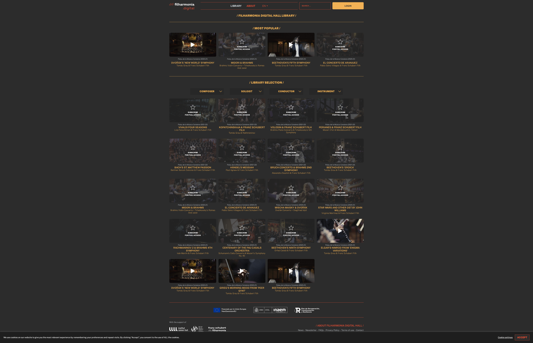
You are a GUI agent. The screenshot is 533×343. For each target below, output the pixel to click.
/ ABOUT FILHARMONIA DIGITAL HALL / (340, 325)
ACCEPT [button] (522, 337)
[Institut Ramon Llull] (178, 329)
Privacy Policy (332, 330)
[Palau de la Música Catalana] (197, 329)
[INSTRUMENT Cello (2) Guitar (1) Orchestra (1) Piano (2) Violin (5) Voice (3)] (326, 91)
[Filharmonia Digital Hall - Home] (184, 6)
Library (236, 5)
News (301, 330)
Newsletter (311, 330)
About (251, 5)
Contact (360, 330)
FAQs (321, 330)
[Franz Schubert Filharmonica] (217, 329)
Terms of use (347, 330)
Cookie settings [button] (505, 337)
